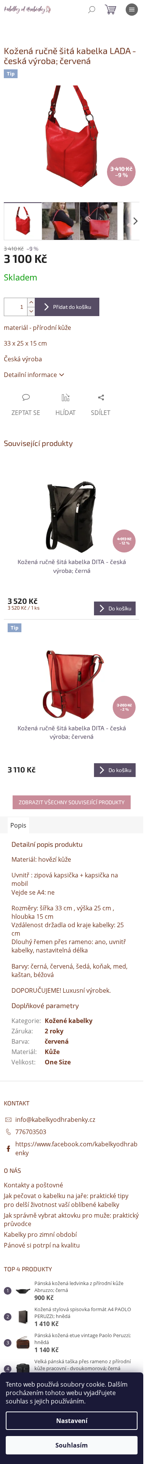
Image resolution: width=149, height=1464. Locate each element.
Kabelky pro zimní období (40, 1234)
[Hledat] (91, 9)
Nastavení (71, 1420)
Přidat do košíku (72, 306)
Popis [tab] (18, 825)
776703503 (30, 1132)
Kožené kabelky (68, 1020)
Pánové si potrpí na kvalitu (42, 1245)
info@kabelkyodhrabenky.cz (55, 1119)
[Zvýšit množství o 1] (31, 302)
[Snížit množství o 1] (31, 311)
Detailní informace (30, 375)
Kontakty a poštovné (33, 1185)
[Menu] (131, 9)
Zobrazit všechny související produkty (72, 802)
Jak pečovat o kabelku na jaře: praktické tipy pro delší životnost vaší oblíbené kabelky (66, 1200)
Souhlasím (71, 1445)
